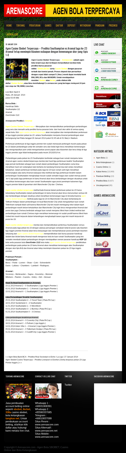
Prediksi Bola (101, 181)
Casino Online (102, 167)
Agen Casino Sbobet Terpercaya (45, 60)
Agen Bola (100, 158)
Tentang (20, 25)
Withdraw (85, 25)
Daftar (59, 25)
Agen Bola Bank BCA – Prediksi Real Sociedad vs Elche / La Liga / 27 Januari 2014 (43, 357)
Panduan (99, 25)
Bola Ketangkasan (104, 162)
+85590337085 (43, 412)
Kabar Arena (101, 172)
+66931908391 (43, 406)
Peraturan (34, 25)
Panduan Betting (103, 176)
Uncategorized (102, 185)
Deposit (71, 25)
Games (48, 25)
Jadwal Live (12, 34)
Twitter (68, 385)
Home (9, 25)
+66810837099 (43, 418)
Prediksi (113, 25)
